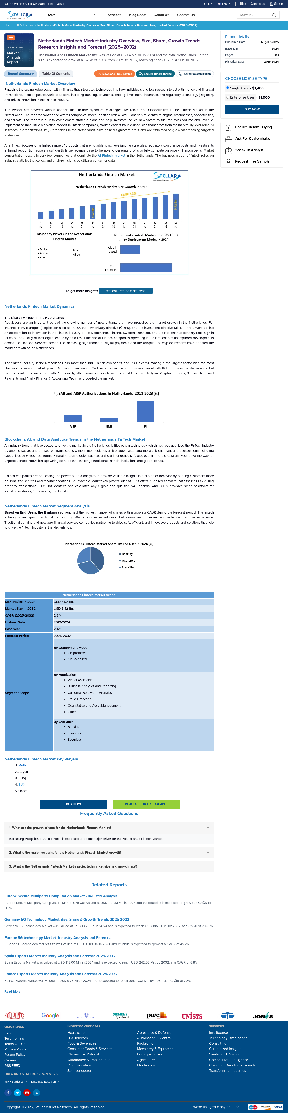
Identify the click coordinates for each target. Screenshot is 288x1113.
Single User (239, 88)
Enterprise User (242, 97)
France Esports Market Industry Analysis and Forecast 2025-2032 (60, 974)
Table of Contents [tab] (56, 74)
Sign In (278, 4)
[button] (69, 15)
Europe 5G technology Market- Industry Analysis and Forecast (57, 937)
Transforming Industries (227, 1070)
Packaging (145, 1043)
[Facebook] (8, 1092)
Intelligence (218, 1032)
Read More (12, 991)
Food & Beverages (82, 1043)
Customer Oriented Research (232, 1065)
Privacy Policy (15, 1049)
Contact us (186, 15)
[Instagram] (27, 1092)
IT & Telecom (25, 25)
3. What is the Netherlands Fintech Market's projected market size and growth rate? (73, 866)
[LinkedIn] (36, 1092)
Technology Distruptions (228, 1038)
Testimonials (14, 1038)
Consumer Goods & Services (90, 1049)
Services (114, 15)
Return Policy (14, 1054)
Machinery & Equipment (156, 1049)
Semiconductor (79, 1070)
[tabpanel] (109, 480)
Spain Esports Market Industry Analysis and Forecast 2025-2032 (59, 956)
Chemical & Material (83, 1054)
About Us (161, 15)
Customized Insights (225, 1049)
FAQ (7, 1033)
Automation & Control (154, 1038)
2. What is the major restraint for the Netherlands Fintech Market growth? (65, 852)
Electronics (146, 1065)
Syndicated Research (225, 1054)
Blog (243, 4)
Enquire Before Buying (253, 127)
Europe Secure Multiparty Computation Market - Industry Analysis (60, 896)
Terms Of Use (14, 1044)
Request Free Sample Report (125, 291)
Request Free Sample (252, 161)
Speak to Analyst (249, 150)
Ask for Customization (253, 138)
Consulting (217, 1043)
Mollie (22, 765)
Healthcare (76, 1032)
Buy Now (73, 804)
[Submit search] (274, 15)
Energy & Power (149, 1054)
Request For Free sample (146, 804)
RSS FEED (12, 1065)
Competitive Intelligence (228, 1060)
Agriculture (146, 1060)
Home (8, 25)
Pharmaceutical (80, 1065)
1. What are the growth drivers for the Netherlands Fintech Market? (60, 828)
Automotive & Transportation (90, 1060)
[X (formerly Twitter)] (17, 1092)
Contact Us (258, 4)
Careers (10, 1060)
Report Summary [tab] (21, 74)
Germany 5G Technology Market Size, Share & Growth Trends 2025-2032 (66, 919)
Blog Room (138, 15)
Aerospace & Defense (154, 1032)
